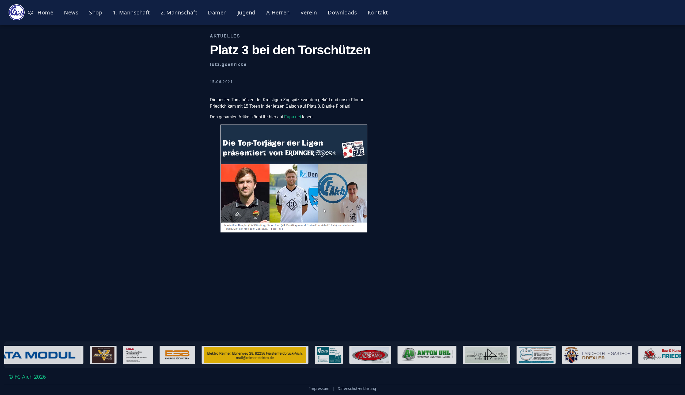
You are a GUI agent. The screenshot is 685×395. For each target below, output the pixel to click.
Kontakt (378, 12)
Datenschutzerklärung (357, 388)
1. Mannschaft (131, 12)
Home (45, 12)
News (71, 12)
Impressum (319, 388)
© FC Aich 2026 (27, 376)
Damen (217, 12)
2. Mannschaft (179, 12)
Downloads (342, 12)
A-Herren (278, 12)
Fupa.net (292, 117)
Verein (308, 12)
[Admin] (30, 12)
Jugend (247, 12)
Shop (95, 12)
